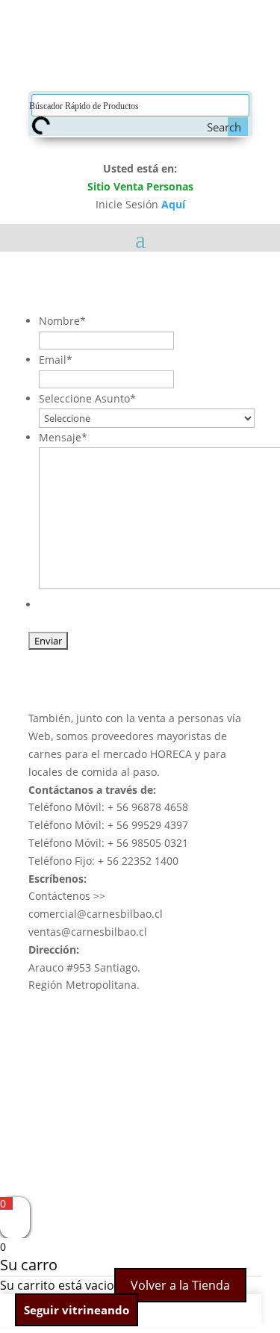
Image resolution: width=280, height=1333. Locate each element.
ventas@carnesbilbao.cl (87, 932)
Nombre (62, 321)
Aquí (173, 204)
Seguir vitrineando (76, 1309)
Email (55, 359)
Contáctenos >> (66, 896)
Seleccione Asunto (87, 398)
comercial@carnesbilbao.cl (95, 914)
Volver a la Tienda (180, 1285)
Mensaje (63, 437)
